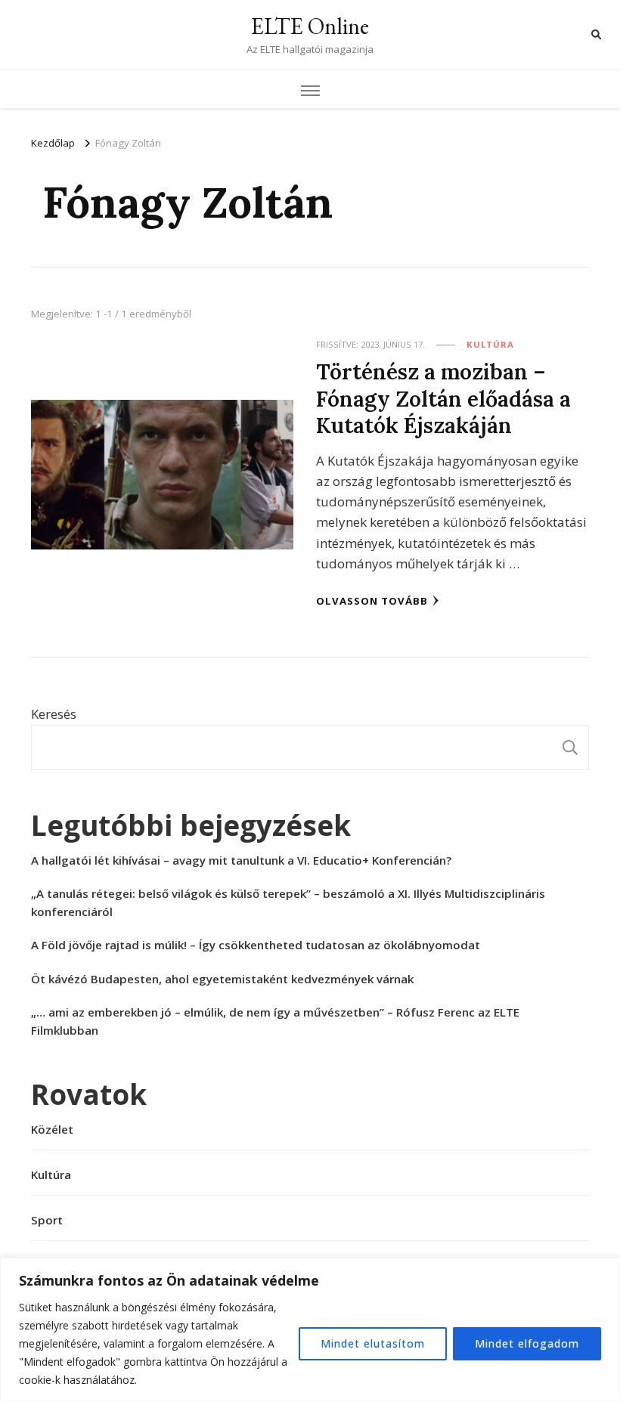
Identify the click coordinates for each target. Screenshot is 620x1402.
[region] (310, 1330)
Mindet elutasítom (373, 1343)
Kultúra (490, 344)
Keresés (53, 714)
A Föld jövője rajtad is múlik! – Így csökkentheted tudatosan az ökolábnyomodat (255, 944)
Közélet (52, 1129)
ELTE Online (310, 26)
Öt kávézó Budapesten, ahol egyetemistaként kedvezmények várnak (222, 978)
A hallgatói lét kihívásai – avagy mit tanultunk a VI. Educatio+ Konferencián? (241, 860)
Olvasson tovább (372, 601)
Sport (47, 1219)
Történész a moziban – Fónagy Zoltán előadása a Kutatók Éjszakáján (443, 398)
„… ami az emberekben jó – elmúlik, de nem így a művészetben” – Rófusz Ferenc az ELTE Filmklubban (275, 1021)
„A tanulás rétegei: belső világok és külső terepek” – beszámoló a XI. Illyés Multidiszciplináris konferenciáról (288, 902)
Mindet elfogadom (527, 1343)
